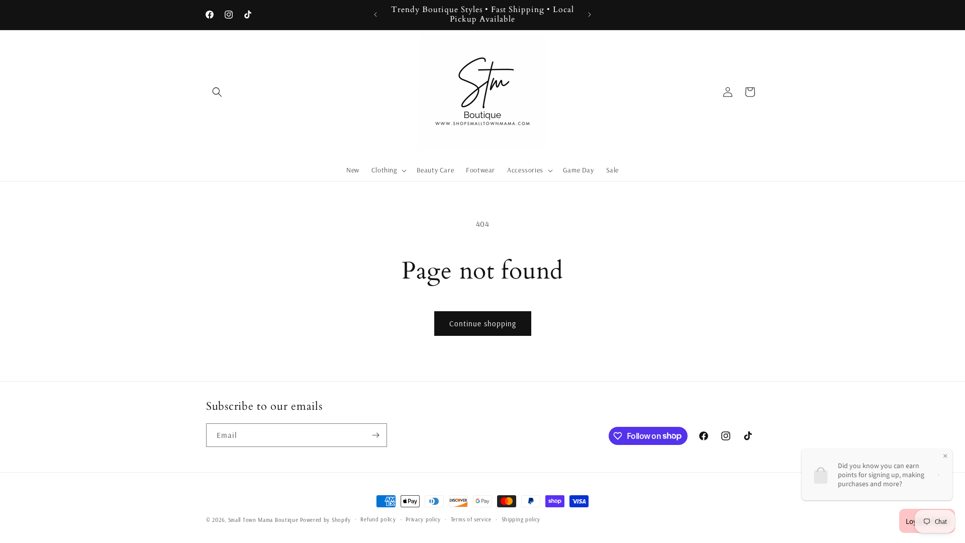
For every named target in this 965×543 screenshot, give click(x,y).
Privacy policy (423, 519)
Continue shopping (482, 323)
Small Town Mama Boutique (264, 519)
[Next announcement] (589, 14)
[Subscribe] (375, 435)
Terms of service (471, 519)
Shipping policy (521, 519)
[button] (217, 92)
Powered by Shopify (325, 519)
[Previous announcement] (375, 14)
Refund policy (378, 519)
